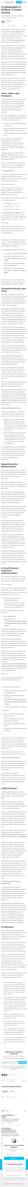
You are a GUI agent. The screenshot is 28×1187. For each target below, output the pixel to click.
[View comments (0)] (8, 25)
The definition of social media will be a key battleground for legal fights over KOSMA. (10, 1119)
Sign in (24, 2)
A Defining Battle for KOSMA (8, 1116)
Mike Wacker (8, 20)
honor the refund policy (15, 319)
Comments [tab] (5, 1091)
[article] (14, 1119)
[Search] (25, 1110)
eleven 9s (17, 515)
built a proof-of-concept (16, 40)
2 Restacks (15, 1075)
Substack (6, 1183)
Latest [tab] (7, 1111)
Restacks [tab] (11, 1091)
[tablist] (8, 1091)
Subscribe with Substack (15, 1164)
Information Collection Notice (17, 1067)
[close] (23, 1138)
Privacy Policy (19, 1171)
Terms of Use (21, 1066)
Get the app (22, 1180)
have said (18, 32)
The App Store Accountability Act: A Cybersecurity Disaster (8, 1130)
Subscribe (19, 2)
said (22, 321)
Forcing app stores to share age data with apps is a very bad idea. (10, 1134)
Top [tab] (3, 1111)
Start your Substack (10, 1180)
